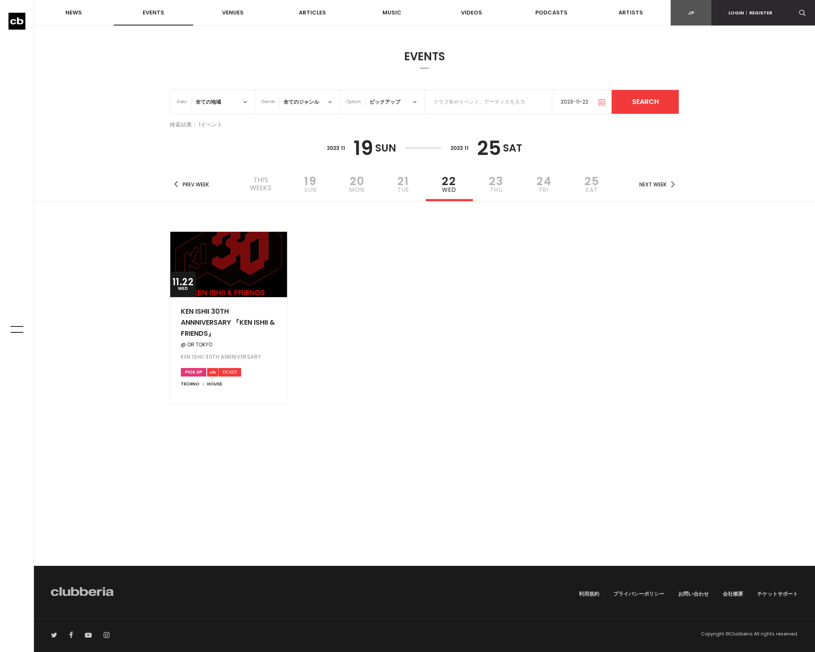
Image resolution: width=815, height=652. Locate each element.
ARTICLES (312, 12)
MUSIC (392, 12)
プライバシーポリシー (638, 593)
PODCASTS (551, 12)
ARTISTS (630, 12)
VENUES (233, 12)
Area (182, 101)
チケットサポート (777, 593)
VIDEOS (471, 12)
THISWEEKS (261, 184)
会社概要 (733, 593)
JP (691, 12)
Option (353, 101)
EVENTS (153, 12)
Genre (268, 101)
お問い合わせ (693, 593)
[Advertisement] (424, 493)
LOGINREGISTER (750, 12)
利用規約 (589, 593)
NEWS (73, 12)
